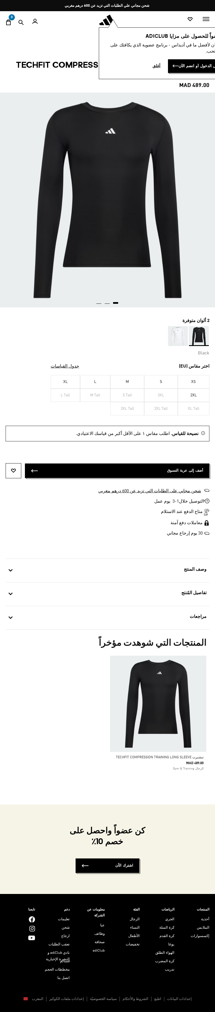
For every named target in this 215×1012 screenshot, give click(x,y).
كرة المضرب (164, 961)
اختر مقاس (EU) (194, 366)
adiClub (99, 950)
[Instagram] (32, 928)
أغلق (156, 66)
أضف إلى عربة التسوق (185, 470)
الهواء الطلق (164, 953)
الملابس (203, 927)
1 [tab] (116, 301)
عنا (102, 925)
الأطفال (134, 936)
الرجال (135, 919)
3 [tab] (99, 301)
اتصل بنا (63, 978)
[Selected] (199, 336)
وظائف (99, 934)
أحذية (205, 919)
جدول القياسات (65, 366)
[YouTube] (31, 938)
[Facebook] (32, 919)
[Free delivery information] (206, 533)
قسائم (65, 961)
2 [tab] (107, 301)
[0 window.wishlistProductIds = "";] (190, 19)
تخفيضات (133, 944)
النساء (135, 927)
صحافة (100, 942)
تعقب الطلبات (59, 944)
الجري (169, 919)
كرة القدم (167, 936)
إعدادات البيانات (179, 999)
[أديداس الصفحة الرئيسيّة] (107, 20)
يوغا (171, 944)
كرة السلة (166, 927)
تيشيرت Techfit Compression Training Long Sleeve (160, 757)
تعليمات (64, 919)
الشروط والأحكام (135, 999)
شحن (66, 927)
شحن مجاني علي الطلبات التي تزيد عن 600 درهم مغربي (107, 6)
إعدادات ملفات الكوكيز (66, 999)
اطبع (157, 999)
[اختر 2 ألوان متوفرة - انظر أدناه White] (178, 336)
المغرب (37, 999)
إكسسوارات (200, 936)
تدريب (169, 969)
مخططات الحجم (57, 969)
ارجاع (65, 936)
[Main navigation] (206, 19)
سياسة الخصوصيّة (103, 999)
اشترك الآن (124, 865)
